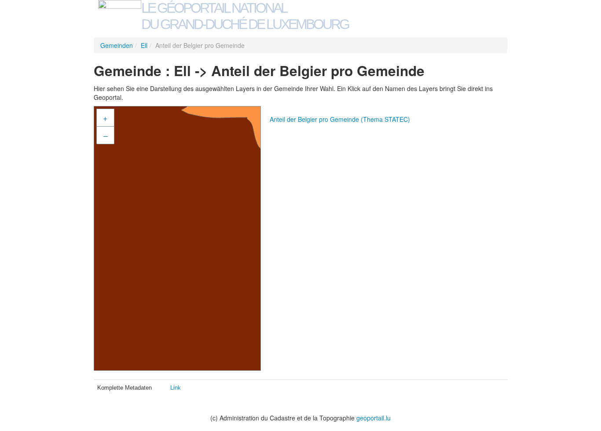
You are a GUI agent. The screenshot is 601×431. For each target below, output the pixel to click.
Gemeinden (116, 45)
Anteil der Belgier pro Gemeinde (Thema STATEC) (340, 119)
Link (175, 387)
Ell (144, 45)
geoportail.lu (373, 417)
